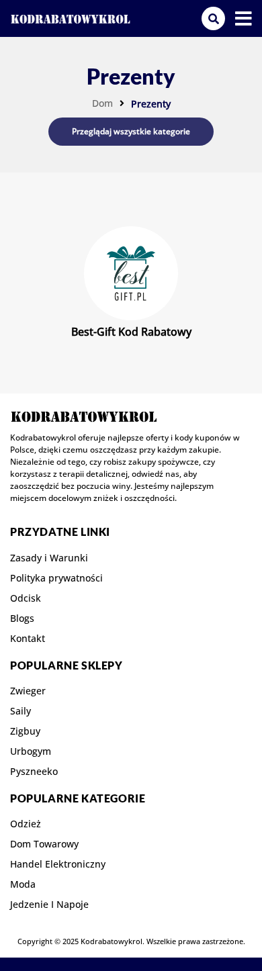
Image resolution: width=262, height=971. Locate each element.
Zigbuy (25, 731)
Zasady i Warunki (49, 558)
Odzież (25, 824)
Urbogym (30, 751)
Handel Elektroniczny (57, 864)
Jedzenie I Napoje (49, 904)
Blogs (22, 618)
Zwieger (28, 691)
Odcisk (25, 598)
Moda (23, 884)
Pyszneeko (34, 771)
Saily (20, 711)
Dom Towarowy (44, 844)
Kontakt (27, 638)
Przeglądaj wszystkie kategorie (131, 131)
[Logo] (70, 18)
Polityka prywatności (56, 578)
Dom (102, 103)
